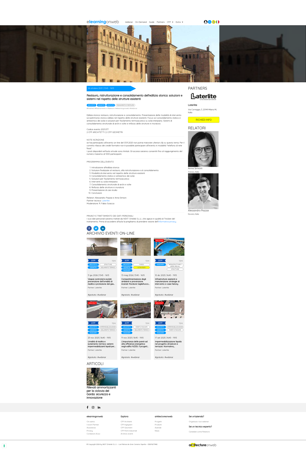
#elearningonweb (122, 108)
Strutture (108, 264)
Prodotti (158, 425)
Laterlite (106, 200)
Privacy (90, 431)
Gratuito (110, 105)
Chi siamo (91, 421)
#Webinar (133, 108)
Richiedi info (204, 119)
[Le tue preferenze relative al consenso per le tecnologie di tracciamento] (4, 446)
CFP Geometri (126, 428)
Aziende (158, 428)
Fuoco (141, 264)
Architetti (91, 105)
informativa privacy (167, 221)
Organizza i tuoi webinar (199, 421)
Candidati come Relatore (199, 432)
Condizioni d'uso (93, 434)
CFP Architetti (126, 421)
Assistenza (91, 428)
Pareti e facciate (141, 327)
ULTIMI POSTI (141, 267)
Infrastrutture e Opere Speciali (175, 265)
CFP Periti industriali (129, 431)
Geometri (101, 105)
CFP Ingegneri (126, 425)
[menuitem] (130, 21)
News (157, 431)
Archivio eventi (127, 434)
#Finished (90, 108)
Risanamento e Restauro (125, 105)
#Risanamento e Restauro (105, 108)
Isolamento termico (108, 267)
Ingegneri (126, 270)
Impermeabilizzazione (107, 327)
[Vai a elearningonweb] (106, 21)
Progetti (158, 421)
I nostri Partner (93, 425)
